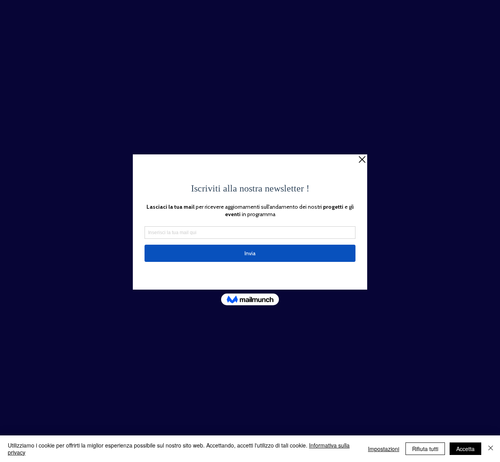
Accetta (465, 449)
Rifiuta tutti (425, 449)
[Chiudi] (490, 449)
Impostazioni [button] (383, 449)
